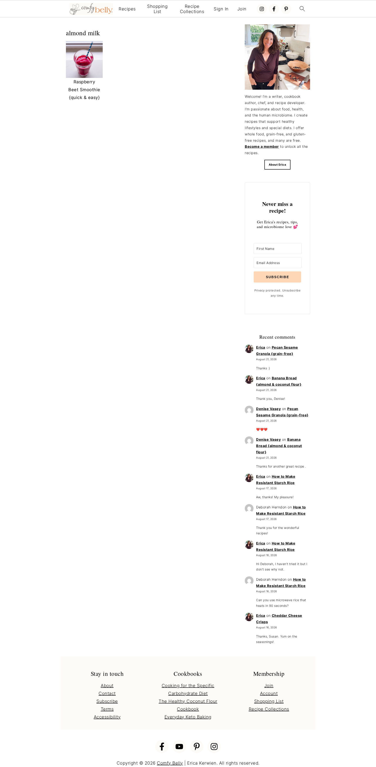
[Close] (247, 337)
